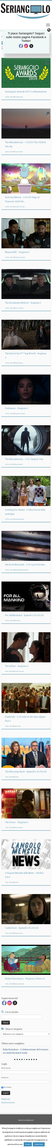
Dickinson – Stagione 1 (16, 408)
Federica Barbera (20, 257)
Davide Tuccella (20, 207)
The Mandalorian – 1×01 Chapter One (24, 459)
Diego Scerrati (18, 933)
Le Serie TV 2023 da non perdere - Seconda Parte (25, 1050)
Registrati (5, 1098)
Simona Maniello (19, 984)
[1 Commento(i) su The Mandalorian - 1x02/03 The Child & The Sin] (48, 115)
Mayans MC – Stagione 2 (17, 252)
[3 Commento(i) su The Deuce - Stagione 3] (48, 795)
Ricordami (7, 1087)
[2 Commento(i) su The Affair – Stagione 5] (48, 639)
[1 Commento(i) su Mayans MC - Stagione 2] (48, 225)
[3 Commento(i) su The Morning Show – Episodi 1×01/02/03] (48, 744)
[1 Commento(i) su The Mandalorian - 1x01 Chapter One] (48, 432)
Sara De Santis (19, 308)
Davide (16, 777)
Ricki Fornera (19, 363)
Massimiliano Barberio (21, 570)
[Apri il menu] (48, 25)
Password (4, 1077)
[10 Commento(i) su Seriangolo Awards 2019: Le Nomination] (48, 64)
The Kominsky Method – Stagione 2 (23, 302)
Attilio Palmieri (19, 519)
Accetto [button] (27, 1144)
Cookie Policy (38, 1144)
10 (36, 1059)
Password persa (8, 1102)
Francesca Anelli (20, 413)
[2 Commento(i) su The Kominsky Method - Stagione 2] (48, 275)
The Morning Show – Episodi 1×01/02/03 (26, 771)
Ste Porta (17, 620)
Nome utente (6, 1068)
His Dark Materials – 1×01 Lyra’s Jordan (25, 564)
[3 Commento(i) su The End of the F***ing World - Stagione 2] (48, 326)
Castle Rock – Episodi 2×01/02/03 (22, 927)
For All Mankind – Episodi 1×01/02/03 (24, 615)
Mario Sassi (17, 726)
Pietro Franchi (18, 827)
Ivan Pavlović (19, 152)
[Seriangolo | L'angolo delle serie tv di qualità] (26, 11)
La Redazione (19, 97)
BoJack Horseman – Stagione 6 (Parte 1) (25, 978)
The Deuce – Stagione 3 (16, 822)
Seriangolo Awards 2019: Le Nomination (26, 91)
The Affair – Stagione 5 (16, 666)
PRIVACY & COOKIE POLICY (26, 1120)
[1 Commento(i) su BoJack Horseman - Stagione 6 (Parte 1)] (48, 951)
